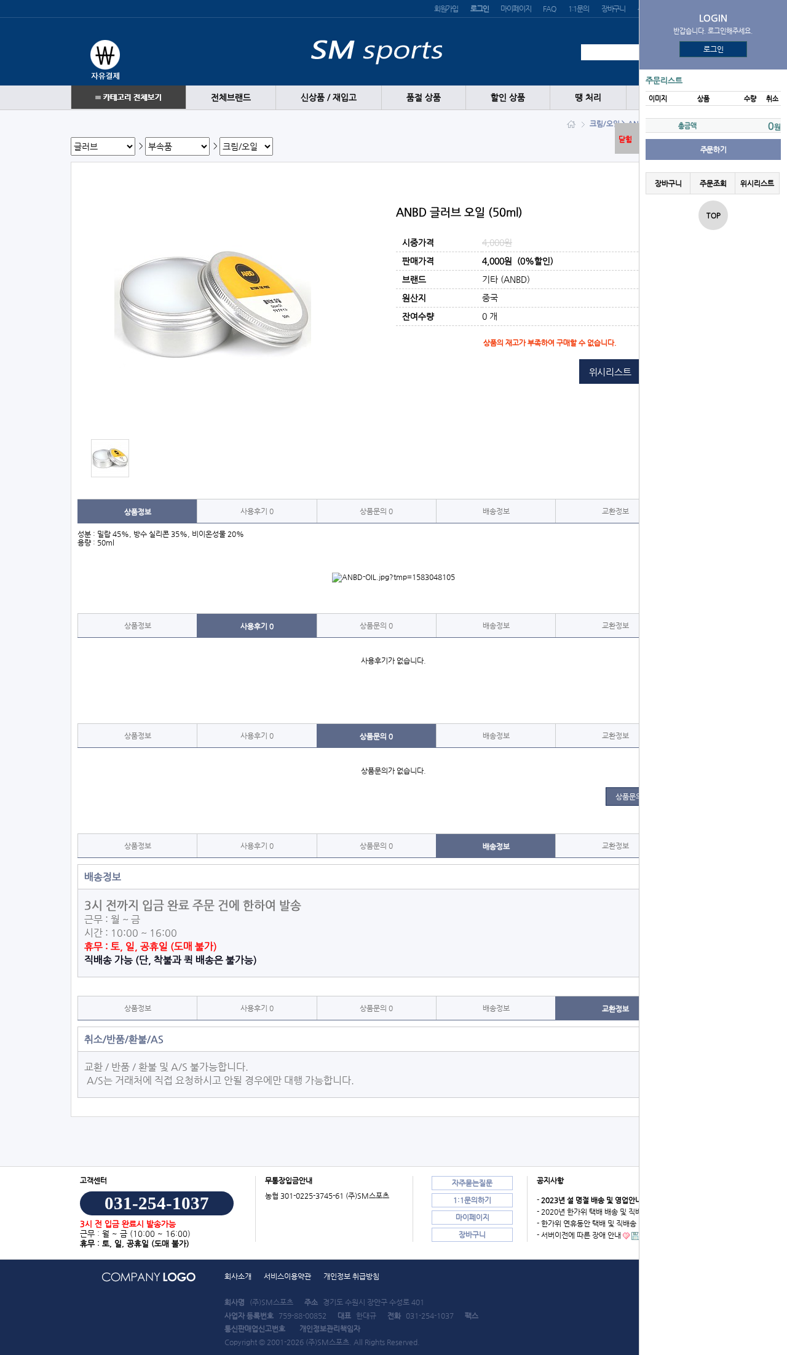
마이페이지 (515, 8)
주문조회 (712, 183)
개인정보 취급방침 (351, 1276)
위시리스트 (757, 183)
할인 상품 (508, 97)
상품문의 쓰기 (636, 796)
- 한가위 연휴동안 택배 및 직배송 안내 (594, 1223)
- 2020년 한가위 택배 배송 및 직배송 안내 (600, 1211)
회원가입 (446, 8)
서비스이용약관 (287, 1276)
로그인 (713, 49)
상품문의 (376, 511)
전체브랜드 (231, 97)
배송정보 (496, 511)
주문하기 (713, 149)
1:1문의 (578, 8)
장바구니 (613, 8)
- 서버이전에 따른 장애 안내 (579, 1235)
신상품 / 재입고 (329, 97)
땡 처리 (588, 97)
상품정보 (137, 511)
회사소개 (237, 1276)
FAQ (549, 8)
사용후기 (257, 511)
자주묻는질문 (472, 1182)
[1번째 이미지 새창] (110, 457)
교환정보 (615, 511)
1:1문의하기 (472, 1200)
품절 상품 (423, 97)
